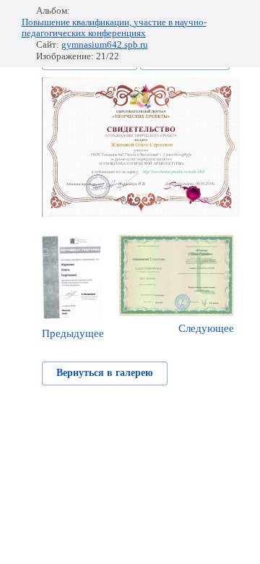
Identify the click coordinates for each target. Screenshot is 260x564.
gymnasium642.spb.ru (104, 44)
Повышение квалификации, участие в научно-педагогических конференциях (114, 28)
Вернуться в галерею (104, 372)
